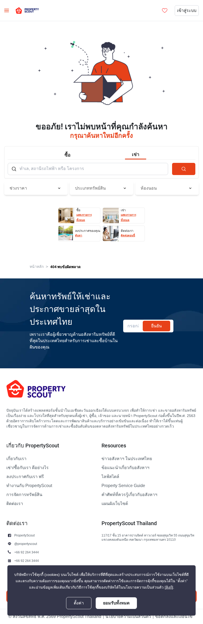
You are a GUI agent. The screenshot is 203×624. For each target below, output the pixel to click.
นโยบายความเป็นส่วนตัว (128, 616)
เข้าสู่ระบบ (186, 10)
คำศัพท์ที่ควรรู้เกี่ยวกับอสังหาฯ (129, 494)
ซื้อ (67, 155)
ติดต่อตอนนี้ (128, 235)
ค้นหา (78, 235)
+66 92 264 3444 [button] (26, 552)
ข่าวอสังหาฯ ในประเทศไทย (127, 458)
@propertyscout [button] (25, 544)
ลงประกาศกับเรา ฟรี (25, 476)
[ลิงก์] (169, 587)
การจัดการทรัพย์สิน (24, 494)
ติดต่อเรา (14, 503)
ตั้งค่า (79, 603)
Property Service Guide (123, 485)
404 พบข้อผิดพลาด (65, 267)
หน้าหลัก (37, 266)
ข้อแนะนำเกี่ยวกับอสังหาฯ (125, 467)
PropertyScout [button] (24, 535)
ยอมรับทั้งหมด (116, 602)
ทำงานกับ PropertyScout (29, 485)
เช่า (135, 154)
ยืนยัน (156, 325)
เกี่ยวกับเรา (16, 458)
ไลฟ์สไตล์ (110, 476)
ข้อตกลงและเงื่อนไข (173, 616)
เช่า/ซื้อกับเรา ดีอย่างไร (27, 467)
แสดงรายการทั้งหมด (84, 217)
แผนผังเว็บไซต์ (115, 503)
